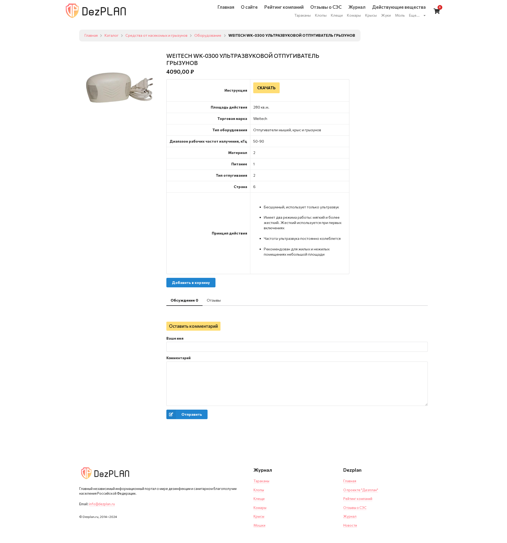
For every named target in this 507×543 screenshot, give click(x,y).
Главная (91, 36)
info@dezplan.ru (102, 504)
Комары (259, 507)
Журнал (349, 516)
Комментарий (178, 358)
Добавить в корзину (191, 282)
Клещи (259, 499)
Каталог (112, 36)
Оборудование (207, 36)
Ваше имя (175, 338)
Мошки (259, 525)
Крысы (258, 516)
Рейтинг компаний (357, 499)
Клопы (258, 490)
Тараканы (261, 481)
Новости (350, 525)
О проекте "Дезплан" (360, 490)
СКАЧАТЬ (266, 87)
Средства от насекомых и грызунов (156, 36)
